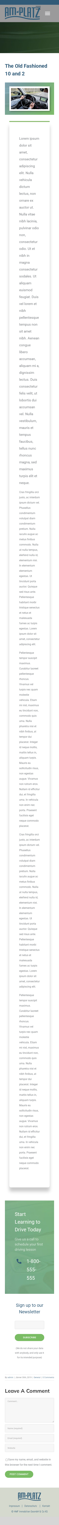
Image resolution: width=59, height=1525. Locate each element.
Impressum (14, 1506)
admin (10, 1377)
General (37, 1377)
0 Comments (48, 1377)
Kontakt (46, 1506)
